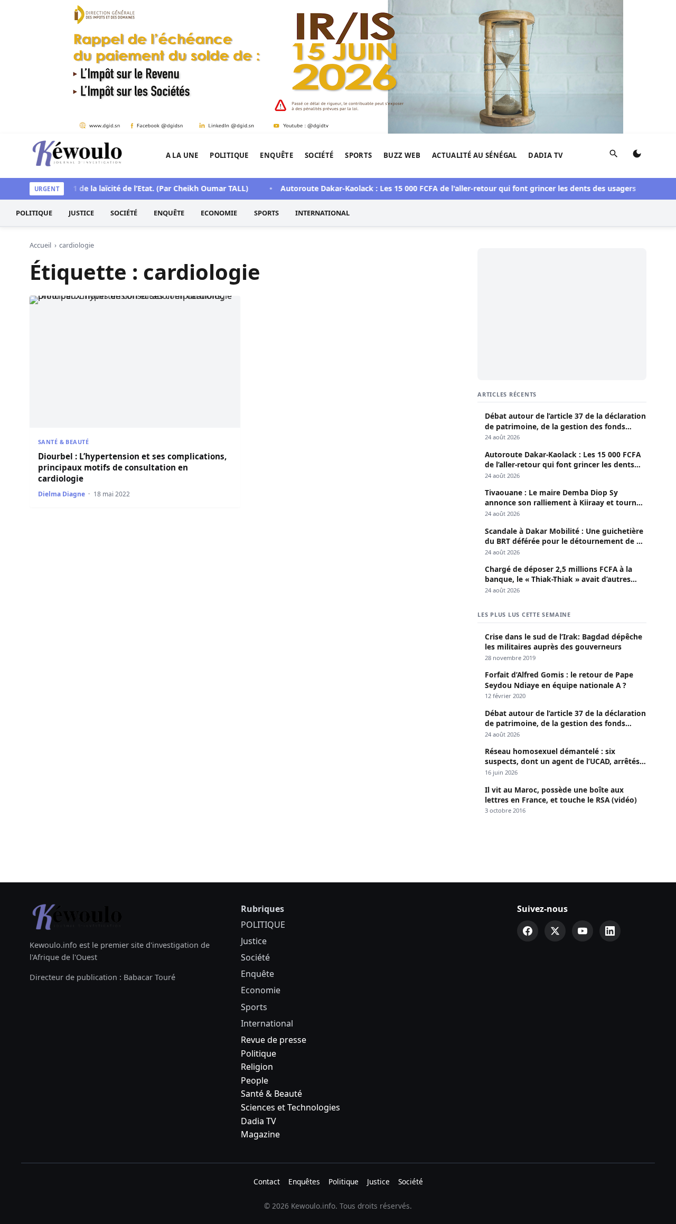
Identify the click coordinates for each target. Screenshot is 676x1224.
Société (319, 155)
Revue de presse (273, 1040)
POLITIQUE (229, 155)
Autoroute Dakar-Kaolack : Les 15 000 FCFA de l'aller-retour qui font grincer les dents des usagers (443, 188)
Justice (81, 213)
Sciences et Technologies (290, 1107)
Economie (219, 213)
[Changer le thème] (636, 155)
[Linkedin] (610, 930)
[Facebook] (527, 930)
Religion (257, 1066)
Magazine (260, 1134)
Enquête (276, 155)
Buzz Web (401, 155)
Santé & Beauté (63, 442)
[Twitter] (555, 930)
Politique (258, 1053)
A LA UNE (182, 155)
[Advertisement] (561, 314)
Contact (266, 1181)
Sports (358, 155)
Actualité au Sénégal (474, 155)
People (254, 1080)
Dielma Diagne (61, 493)
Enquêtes (304, 1181)
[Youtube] (582, 930)
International (322, 213)
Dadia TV (545, 155)
